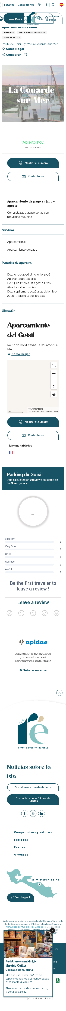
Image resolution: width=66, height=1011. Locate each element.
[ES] (61, 5)
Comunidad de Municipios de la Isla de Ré (26, 927)
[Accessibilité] (46, 4)
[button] (61, 5)
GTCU (54, 948)
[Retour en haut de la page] (59, 693)
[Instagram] (33, 814)
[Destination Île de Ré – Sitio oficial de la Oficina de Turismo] (33, 18)
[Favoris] (53, 4)
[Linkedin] (41, 814)
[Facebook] (24, 814)
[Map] (39, 5)
